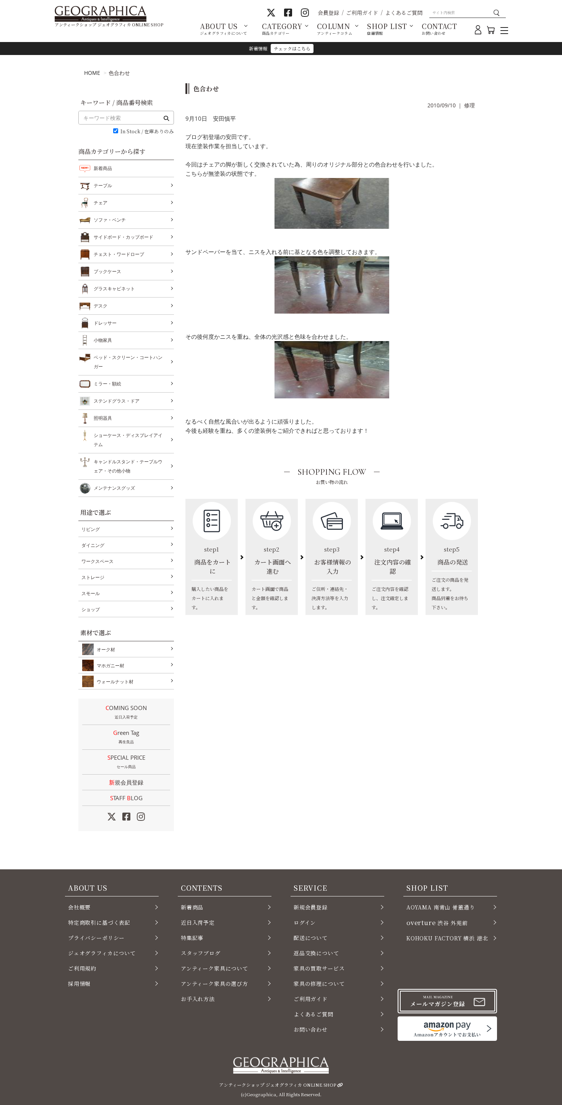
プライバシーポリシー (96, 938)
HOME (92, 72)
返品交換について (316, 953)
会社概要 (79, 907)
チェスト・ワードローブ (119, 254)
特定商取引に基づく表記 (99, 922)
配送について (311, 938)
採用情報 (79, 983)
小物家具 (103, 340)
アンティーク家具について (214, 968)
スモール (90, 593)
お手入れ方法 (198, 999)
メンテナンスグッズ (114, 488)
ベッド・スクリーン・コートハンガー (128, 361)
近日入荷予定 (198, 922)
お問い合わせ (311, 1029)
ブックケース (107, 271)
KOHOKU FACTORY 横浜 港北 (447, 938)
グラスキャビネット (114, 288)
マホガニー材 (110, 665)
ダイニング (92, 545)
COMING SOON (126, 712)
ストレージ (92, 577)
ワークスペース (97, 561)
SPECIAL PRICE (126, 761)
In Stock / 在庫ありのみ (147, 131)
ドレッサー (105, 323)
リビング (90, 529)
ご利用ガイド (362, 12)
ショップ (90, 609)
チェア (100, 202)
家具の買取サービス (319, 968)
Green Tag (126, 736)
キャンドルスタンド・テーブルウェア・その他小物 (128, 466)
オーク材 (106, 649)
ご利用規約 (82, 968)
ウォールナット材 (115, 681)
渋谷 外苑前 (437, 922)
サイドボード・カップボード (123, 237)
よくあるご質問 (403, 12)
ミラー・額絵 (107, 384)
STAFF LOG (126, 798)
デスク (100, 306)
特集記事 (192, 938)
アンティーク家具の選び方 (214, 983)
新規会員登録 (126, 782)
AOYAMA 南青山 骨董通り (440, 907)
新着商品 (103, 168)
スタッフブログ (201, 953)
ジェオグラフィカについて (102, 953)
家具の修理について (319, 983)
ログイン (305, 922)
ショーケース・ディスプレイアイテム (128, 439)
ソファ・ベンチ (110, 220)
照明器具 (103, 418)
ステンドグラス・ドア (117, 401)
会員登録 (328, 12)
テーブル (103, 185)
